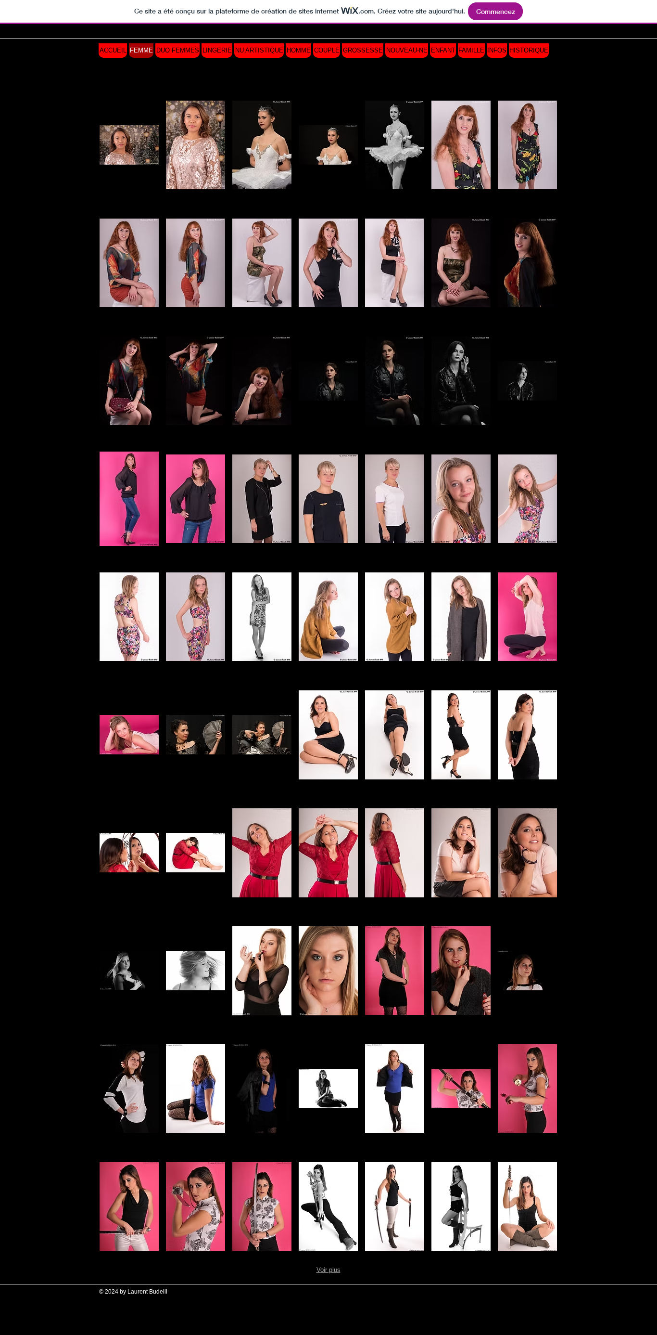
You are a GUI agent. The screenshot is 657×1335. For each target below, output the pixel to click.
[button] (129, 145)
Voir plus (328, 1269)
